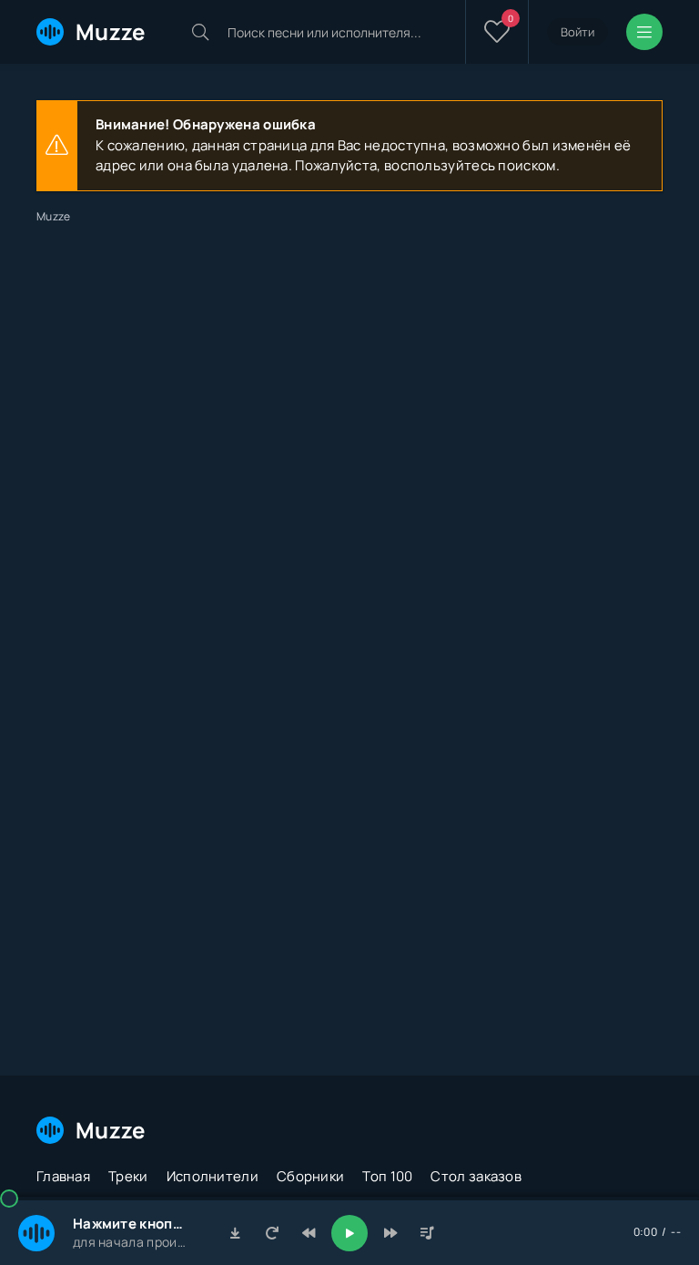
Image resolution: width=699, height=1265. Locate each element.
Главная (63, 1176)
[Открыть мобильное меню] (644, 32)
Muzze (111, 31)
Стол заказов (476, 1176)
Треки (128, 1176)
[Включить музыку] (349, 1233)
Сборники (310, 1176)
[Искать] (200, 32)
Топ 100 (387, 1176)
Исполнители (212, 1176)
